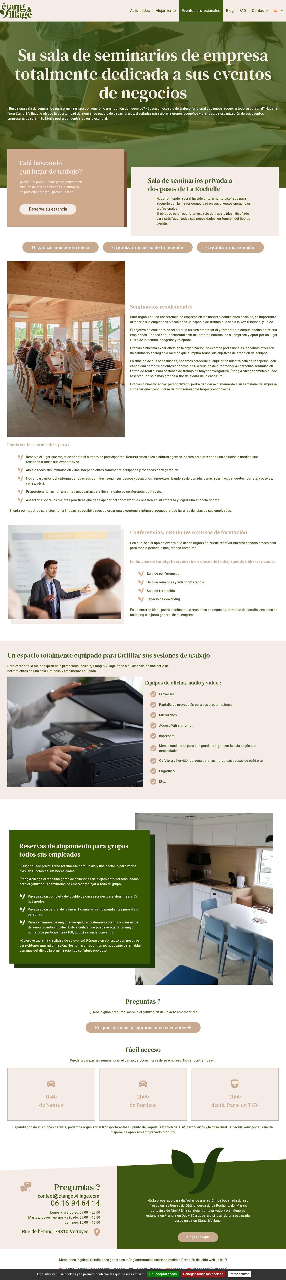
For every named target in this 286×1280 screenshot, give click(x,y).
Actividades (140, 11)
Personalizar (239, 1274)
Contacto (260, 11)
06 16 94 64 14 (75, 1203)
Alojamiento (166, 11)
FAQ (243, 11)
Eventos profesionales (201, 11)
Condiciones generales (107, 1259)
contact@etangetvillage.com (68, 1196)
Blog (230, 11)
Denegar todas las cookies (203, 1274)
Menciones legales (73, 1259)
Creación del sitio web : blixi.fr (204, 1259)
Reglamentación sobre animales (153, 1259)
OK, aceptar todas (163, 1274)
